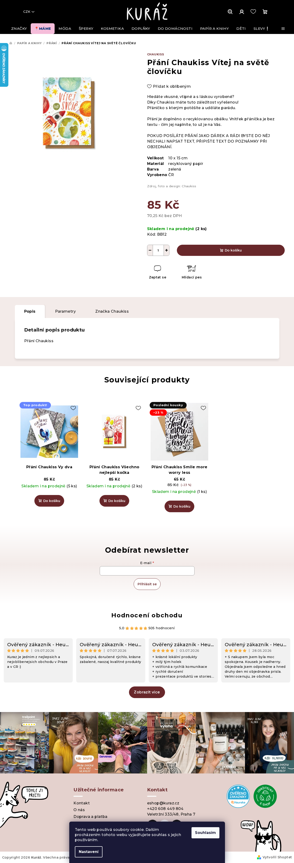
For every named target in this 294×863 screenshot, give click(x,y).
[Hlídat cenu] (191, 272)
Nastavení (89, 852)
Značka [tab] (112, 311)
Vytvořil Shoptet (277, 857)
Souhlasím (205, 832)
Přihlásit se (147, 584)
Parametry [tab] (65, 311)
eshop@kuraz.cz (163, 803)
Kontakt (81, 803)
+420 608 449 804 (165, 808)
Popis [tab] (30, 311)
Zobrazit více (147, 692)
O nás (79, 810)
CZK (26, 12)
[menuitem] (18, 28)
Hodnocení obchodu (146, 615)
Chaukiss (155, 54)
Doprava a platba (90, 816)
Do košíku (233, 250)
